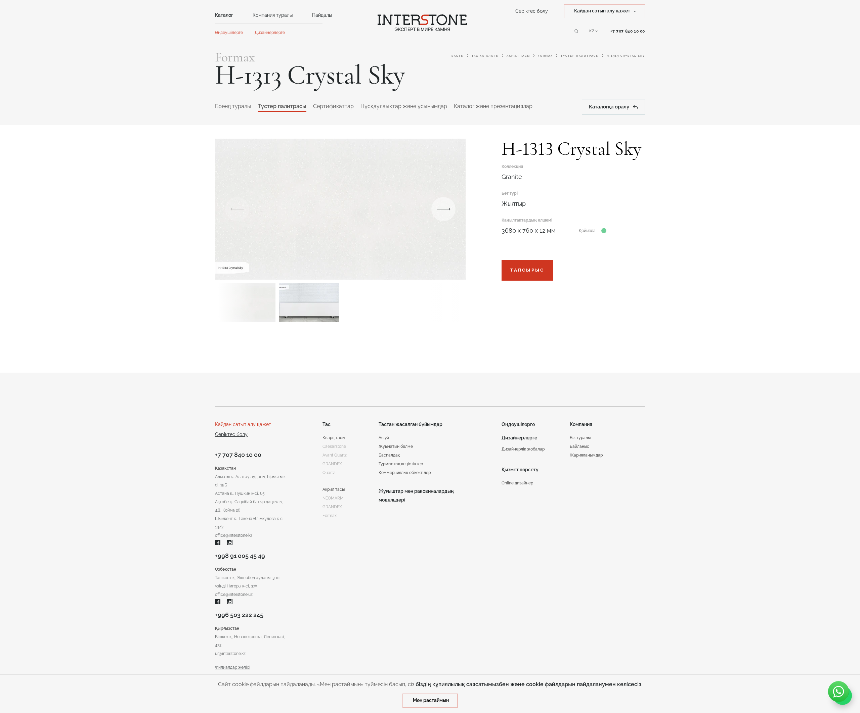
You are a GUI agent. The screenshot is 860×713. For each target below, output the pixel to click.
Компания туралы (273, 15)
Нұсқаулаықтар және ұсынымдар (403, 106)
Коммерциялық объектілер (405, 472)
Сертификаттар (333, 106)
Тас (326, 424)
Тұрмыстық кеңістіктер (401, 464)
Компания (581, 424)
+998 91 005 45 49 (240, 555)
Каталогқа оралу (609, 107)
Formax (545, 55)
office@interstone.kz (233, 535)
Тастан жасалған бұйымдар (410, 424)
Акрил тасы (518, 55)
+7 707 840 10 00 (627, 31)
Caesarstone (334, 446)
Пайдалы (322, 15)
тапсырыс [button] (527, 270)
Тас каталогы (485, 55)
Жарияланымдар (586, 455)
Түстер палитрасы (580, 55)
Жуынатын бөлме (396, 446)
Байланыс (579, 446)
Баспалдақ (389, 455)
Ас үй (384, 437)
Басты (458, 55)
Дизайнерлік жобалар (523, 449)
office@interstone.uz (234, 594)
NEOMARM (333, 498)
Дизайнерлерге (270, 32)
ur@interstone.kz (230, 653)
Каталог (224, 15)
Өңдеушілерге (229, 32)
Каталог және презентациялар (493, 106)
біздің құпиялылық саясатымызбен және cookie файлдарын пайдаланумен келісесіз (528, 684)
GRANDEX (332, 507)
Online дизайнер (517, 483)
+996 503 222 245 (239, 614)
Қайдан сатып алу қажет (243, 424)
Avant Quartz (334, 455)
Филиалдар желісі (232, 667)
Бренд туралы (233, 106)
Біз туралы (580, 437)
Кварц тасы (333, 437)
